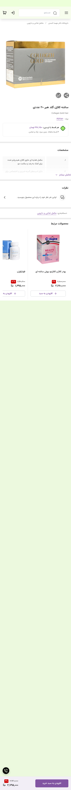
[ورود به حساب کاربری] (13, 12)
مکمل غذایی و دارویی (35, 23)
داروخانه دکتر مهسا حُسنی (58, 23)
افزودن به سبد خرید (51, 783)
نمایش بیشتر (65, 175)
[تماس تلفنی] (6, 770)
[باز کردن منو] (65, 12)
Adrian (59, 119)
